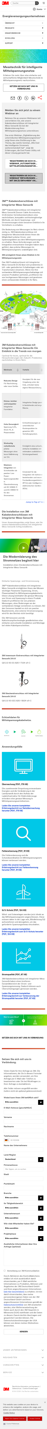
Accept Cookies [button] (35, 1418)
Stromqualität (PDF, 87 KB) (14, 975)
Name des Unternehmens (15, 1146)
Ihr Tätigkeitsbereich (13, 1204)
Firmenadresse (11, 1165)
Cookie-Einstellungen (30, 1388)
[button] (11, 1424)
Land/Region (10, 1155)
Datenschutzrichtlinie (13, 1305)
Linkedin (33, 98)
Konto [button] (39, 9)
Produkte (9, 28)
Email (13, 98)
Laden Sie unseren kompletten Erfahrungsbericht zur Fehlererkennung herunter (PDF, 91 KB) (20, 867)
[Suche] (37, 3)
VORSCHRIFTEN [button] (11, 1365)
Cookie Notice (9, 1413)
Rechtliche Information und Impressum (25, 1386)
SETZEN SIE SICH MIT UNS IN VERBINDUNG (24, 87)
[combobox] (7, 1140)
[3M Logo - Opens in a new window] (5, 3)
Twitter (26, 98)
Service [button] (7, 1373)
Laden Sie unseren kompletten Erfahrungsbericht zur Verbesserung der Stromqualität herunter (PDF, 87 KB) (20, 996)
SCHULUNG (10, 38)
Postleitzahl (9, 1184)
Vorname (8, 1117)
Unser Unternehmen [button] (15, 1350)
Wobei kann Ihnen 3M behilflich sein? (21, 1098)
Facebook (20, 98)
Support (9, 43)
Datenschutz (16, 1388)
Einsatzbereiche (12, 33)
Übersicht (10, 23)
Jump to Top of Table (35, 502)
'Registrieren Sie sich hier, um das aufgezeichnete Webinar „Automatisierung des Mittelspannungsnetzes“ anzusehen (26, 163)
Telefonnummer (11, 1136)
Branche (7, 1193)
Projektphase (10, 1234)
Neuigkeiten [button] (10, 1358)
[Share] (39, 97)
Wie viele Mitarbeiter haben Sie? (19, 1224)
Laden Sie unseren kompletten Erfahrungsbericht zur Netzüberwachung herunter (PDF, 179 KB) (21, 808)
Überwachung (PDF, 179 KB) (15, 784)
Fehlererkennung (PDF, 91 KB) (15, 851)
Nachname (9, 1127)
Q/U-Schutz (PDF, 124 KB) (14, 910)
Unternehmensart (12, 1214)
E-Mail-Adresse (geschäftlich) (18, 1108)
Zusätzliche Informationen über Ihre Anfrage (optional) (20, 1245)
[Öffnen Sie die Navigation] (44, 3)
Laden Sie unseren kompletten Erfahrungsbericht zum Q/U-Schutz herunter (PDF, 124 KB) (22, 931)
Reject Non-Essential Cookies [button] (14, 1418)
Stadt (6, 1174)
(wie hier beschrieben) (14, 1292)
